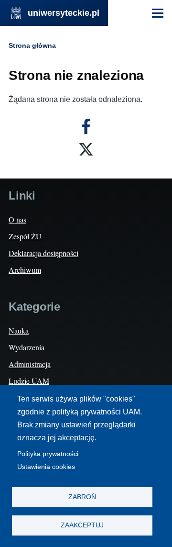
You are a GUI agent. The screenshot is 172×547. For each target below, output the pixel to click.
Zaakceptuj (82, 525)
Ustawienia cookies (46, 466)
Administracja (30, 364)
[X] (86, 149)
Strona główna (32, 45)
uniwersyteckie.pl (63, 13)
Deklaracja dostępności (43, 253)
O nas (17, 219)
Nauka (19, 330)
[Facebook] (86, 126)
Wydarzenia (26, 347)
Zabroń (82, 497)
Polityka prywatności (47, 454)
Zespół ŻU (25, 236)
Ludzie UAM (29, 381)
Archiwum (25, 270)
